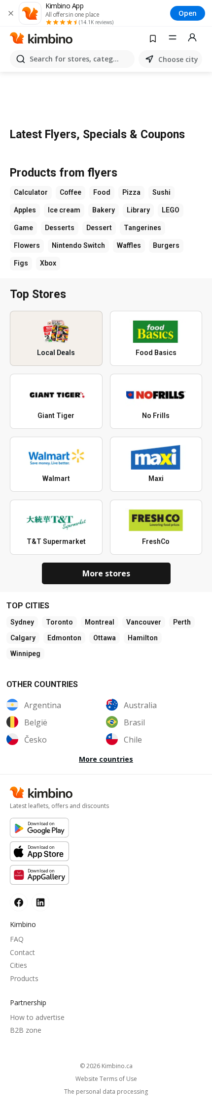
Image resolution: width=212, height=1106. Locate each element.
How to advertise (37, 1017)
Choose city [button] (178, 59)
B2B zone (25, 1030)
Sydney (22, 622)
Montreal (99, 622)
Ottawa (104, 638)
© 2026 (106, 1066)
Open (187, 13)
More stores (106, 573)
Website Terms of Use (106, 1079)
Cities (18, 965)
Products (24, 978)
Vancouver (143, 622)
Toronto (59, 622)
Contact (22, 952)
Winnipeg (25, 654)
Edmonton (64, 638)
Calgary (22, 638)
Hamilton (143, 638)
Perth (182, 622)
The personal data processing (106, 1092)
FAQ (17, 939)
